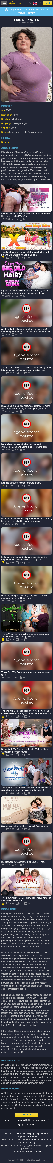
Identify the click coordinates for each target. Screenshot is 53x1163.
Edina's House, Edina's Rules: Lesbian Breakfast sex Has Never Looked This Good (25, 215)
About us (9, 1120)
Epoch (15, 1145)
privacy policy (28, 1142)
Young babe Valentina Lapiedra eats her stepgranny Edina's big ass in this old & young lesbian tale (26, 368)
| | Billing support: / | (27, 1122)
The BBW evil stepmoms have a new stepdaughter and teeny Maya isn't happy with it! (25, 635)
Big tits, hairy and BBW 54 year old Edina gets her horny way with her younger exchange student (24, 291)
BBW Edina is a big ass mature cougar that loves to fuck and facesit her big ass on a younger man (25, 407)
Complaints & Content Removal (26, 1151)
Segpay (24, 1145)
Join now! (26, 1114)
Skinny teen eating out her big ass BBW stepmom (25, 826)
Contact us (20, 1120)
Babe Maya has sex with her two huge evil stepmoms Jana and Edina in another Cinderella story (24, 447)
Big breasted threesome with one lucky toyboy (23, 862)
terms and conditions (41, 1139)
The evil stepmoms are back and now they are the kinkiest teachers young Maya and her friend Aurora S (26, 713)
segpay (19, 1124)
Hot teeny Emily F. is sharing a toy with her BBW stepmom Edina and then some (24, 596)
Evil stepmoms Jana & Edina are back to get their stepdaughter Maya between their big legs (24, 558)
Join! (47, 3)
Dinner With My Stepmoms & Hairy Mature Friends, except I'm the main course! (25, 750)
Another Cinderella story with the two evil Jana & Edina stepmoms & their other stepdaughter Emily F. (26, 330)
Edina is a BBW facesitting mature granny (21, 483)
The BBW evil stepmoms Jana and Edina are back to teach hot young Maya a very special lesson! (26, 789)
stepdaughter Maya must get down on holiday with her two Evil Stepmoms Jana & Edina (25, 253)
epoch (44, 1120)
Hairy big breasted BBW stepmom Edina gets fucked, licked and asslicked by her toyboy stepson (26, 519)
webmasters (31, 1124)
